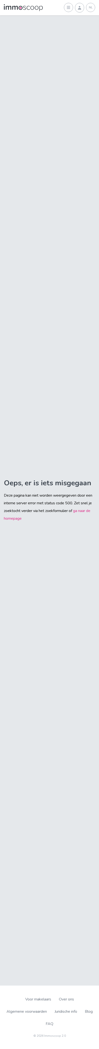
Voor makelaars (38, 999)
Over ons (66, 999)
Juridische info (66, 1011)
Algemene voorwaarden (26, 1011)
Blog (89, 1011)
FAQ (49, 1024)
